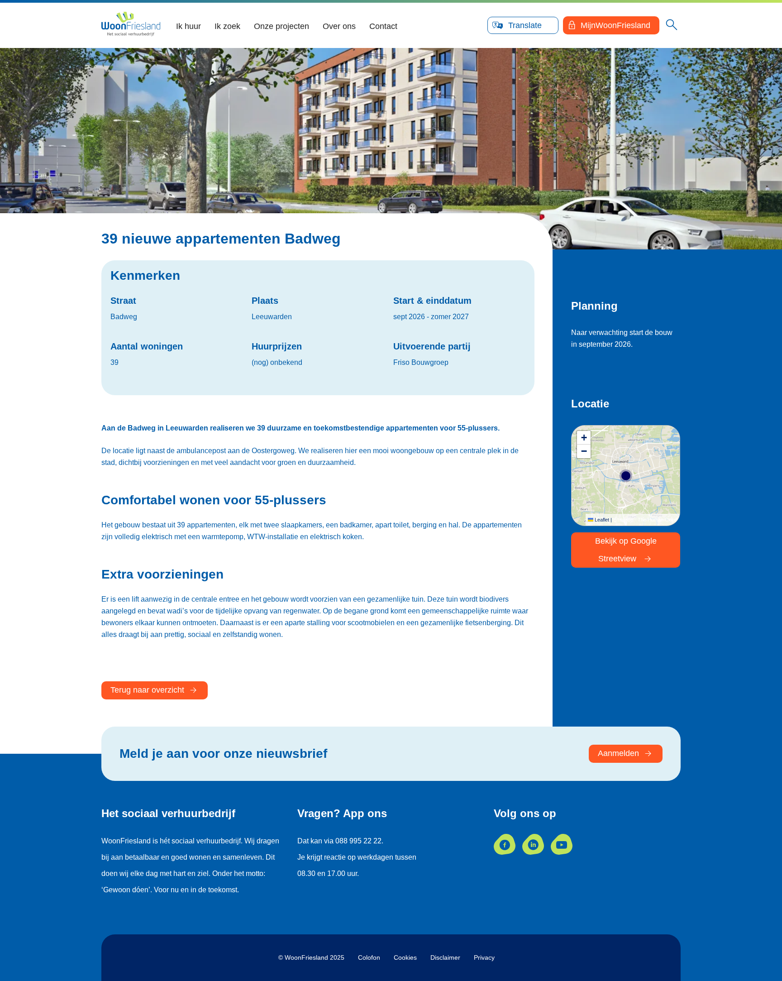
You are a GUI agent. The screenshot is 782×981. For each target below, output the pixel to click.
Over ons (339, 26)
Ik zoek (227, 26)
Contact (383, 26)
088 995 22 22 (358, 841)
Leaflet (601, 519)
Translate (525, 25)
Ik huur (188, 26)
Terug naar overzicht (147, 689)
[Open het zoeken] (672, 25)
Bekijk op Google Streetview (626, 549)
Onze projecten (281, 26)
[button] (584, 438)
